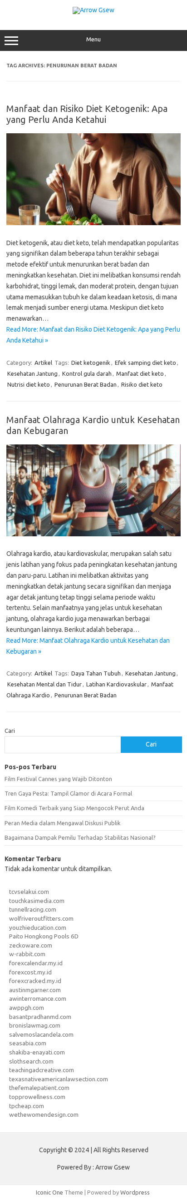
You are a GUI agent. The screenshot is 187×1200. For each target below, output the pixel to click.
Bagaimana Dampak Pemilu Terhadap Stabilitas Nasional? (80, 837)
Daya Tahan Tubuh (96, 673)
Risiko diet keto (141, 384)
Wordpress (135, 1192)
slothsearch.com (31, 1061)
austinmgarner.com (35, 989)
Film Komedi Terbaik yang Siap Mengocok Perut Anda (74, 808)
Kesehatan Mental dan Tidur (44, 684)
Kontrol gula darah (87, 373)
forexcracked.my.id (35, 980)
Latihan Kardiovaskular (116, 684)
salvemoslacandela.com (41, 1034)
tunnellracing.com (32, 909)
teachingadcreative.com (41, 1070)
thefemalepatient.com (39, 1087)
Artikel (43, 362)
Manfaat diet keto (140, 373)
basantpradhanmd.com (40, 1016)
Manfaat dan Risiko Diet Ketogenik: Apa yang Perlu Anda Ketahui (86, 114)
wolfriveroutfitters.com (41, 918)
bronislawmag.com (34, 1025)
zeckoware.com (30, 945)
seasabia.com (27, 1043)
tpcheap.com (26, 1105)
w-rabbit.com (27, 954)
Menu (93, 39)
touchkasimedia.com (36, 900)
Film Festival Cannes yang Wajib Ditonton (58, 779)
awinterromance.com (37, 998)
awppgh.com (26, 1007)
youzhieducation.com (37, 927)
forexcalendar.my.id (36, 963)
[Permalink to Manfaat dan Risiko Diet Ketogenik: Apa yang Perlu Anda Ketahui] (93, 223)
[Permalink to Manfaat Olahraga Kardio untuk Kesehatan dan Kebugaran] (93, 534)
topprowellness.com (37, 1096)
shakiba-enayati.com (37, 1052)
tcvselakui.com (29, 891)
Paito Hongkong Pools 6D (44, 936)
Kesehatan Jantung (32, 373)
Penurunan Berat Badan (85, 384)
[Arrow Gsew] (93, 10)
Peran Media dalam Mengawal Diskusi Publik (62, 823)
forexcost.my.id (30, 972)
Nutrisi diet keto (28, 384)
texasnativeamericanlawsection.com (58, 1079)
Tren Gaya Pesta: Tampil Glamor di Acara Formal (68, 793)
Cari (10, 730)
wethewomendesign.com (44, 1114)
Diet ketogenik (90, 362)
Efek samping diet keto (145, 362)
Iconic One (49, 1192)
